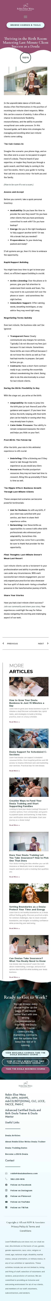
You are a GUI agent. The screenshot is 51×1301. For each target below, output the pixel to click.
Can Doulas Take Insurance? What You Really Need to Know (27, 960)
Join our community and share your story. (22, 606)
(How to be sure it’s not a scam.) (18, 184)
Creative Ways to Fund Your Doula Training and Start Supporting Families (25, 803)
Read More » (14, 722)
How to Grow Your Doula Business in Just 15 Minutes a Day (26, 703)
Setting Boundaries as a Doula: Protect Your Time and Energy (27, 908)
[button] (25, 16)
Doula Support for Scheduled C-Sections (28, 753)
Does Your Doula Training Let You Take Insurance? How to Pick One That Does (29, 858)
